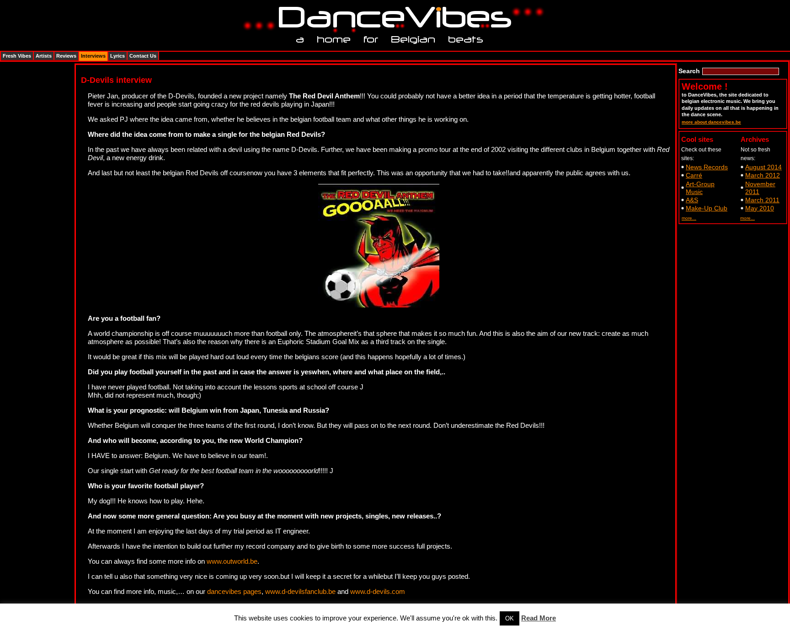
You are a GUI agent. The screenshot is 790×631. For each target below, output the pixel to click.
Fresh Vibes (17, 56)
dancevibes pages (234, 591)
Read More (538, 618)
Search (689, 71)
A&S (692, 200)
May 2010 (759, 208)
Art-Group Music (700, 187)
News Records (707, 167)
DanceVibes (391, 17)
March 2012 (762, 175)
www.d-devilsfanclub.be (300, 591)
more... (689, 218)
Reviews (66, 56)
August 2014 (763, 167)
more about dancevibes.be (711, 121)
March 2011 (762, 200)
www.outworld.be (232, 561)
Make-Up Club (706, 208)
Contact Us (142, 56)
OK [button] (509, 618)
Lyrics (117, 56)
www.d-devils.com (377, 591)
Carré (694, 175)
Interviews (93, 56)
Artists (44, 56)
